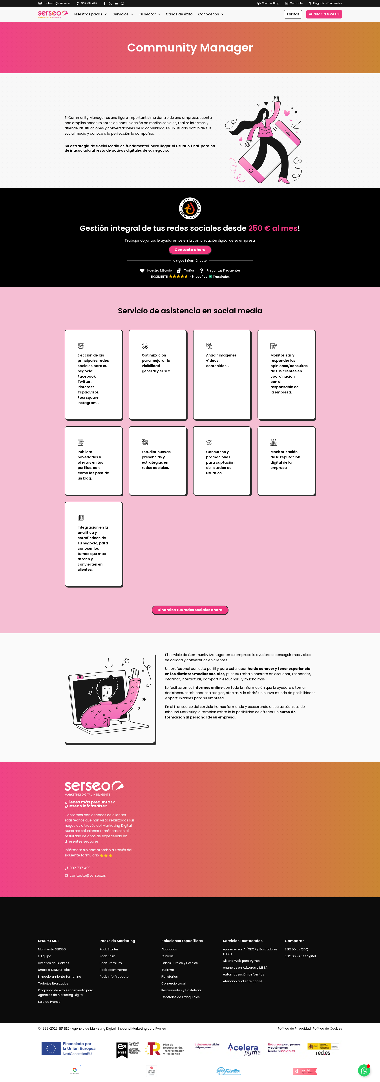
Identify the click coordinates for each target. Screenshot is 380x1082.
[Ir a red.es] (113, 1049)
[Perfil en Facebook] (105, 3)
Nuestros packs (88, 14)
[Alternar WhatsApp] (364, 1070)
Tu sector (147, 14)
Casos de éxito (179, 14)
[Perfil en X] (111, 3)
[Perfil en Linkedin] (117, 3)
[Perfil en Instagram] (123, 3)
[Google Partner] (74, 1076)
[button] (190, 276)
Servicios (121, 14)
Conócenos (208, 14)
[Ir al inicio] (53, 14)
